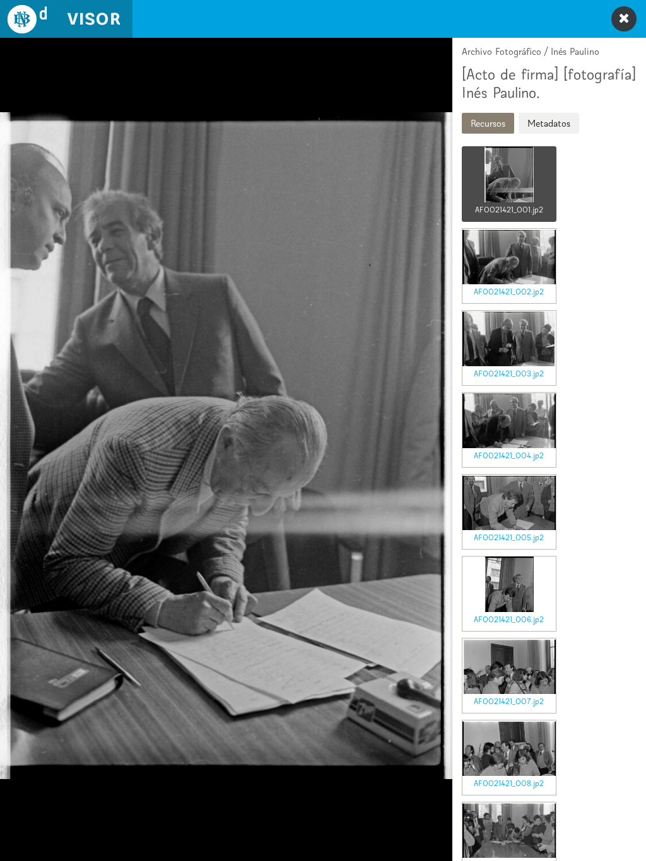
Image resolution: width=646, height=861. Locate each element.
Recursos (488, 123)
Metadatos (548, 123)
